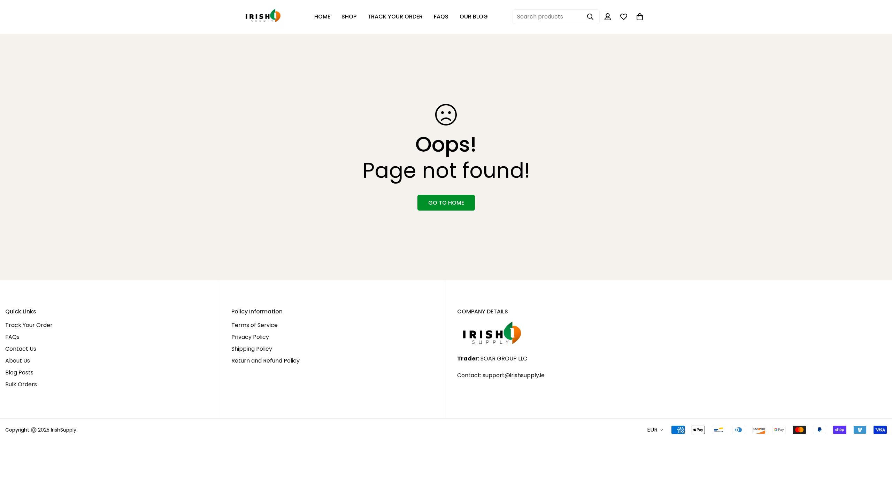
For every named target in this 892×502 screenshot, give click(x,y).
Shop (348, 17)
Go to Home (446, 203)
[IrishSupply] (263, 17)
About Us (17, 361)
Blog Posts (19, 372)
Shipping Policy (251, 349)
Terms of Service (254, 325)
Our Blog (474, 17)
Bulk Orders (21, 384)
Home (322, 17)
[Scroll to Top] (878, 464)
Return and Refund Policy (265, 361)
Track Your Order (395, 17)
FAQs (441, 17)
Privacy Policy (250, 337)
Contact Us (20, 349)
